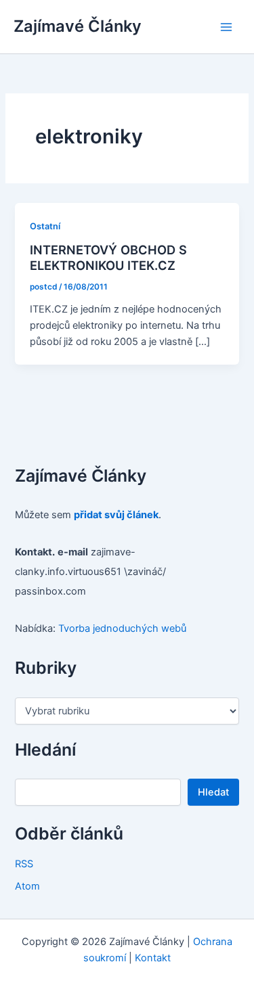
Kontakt (153, 958)
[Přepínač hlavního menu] (226, 27)
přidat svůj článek (116, 515)
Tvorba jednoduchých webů (122, 628)
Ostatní (45, 226)
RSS (24, 864)
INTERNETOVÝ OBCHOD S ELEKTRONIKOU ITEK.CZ (108, 257)
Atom (27, 886)
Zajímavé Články (78, 26)
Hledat (213, 792)
